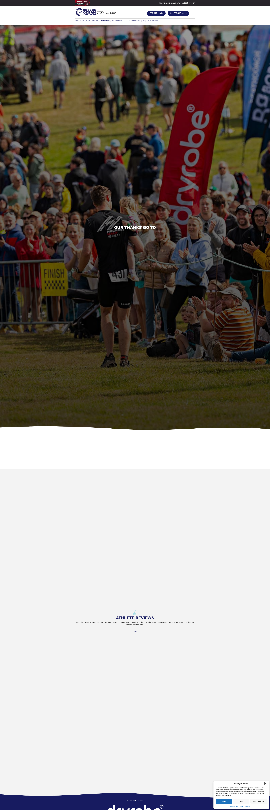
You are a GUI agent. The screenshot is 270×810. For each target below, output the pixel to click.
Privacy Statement (245, 806)
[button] (266, 784)
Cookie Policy (234, 806)
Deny (241, 801)
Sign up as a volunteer (152, 21)
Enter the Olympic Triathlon (86, 21)
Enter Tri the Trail (133, 21)
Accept (224, 801)
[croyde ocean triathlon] (89, 13)
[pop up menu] (192, 12)
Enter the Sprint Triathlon (111, 21)
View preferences (258, 801)
